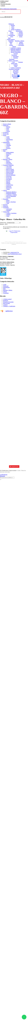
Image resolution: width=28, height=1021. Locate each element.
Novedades (16, 76)
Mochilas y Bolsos (19, 41)
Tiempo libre (14, 63)
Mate (9, 38)
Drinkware (11, 24)
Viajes (15, 66)
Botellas (13, 25)
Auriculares (16, 56)
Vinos (11, 36)
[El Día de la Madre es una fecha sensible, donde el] (14, 423)
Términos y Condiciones (9, 306)
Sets (11, 43)
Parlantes (15, 57)
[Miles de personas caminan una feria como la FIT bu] (14, 356)
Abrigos (21, 32)
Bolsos (21, 42)
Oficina (14, 46)
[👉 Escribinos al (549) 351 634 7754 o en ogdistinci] (14, 439)
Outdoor (16, 65)
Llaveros (16, 53)
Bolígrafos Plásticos (16, 50)
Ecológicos (18, 29)
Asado (11, 32)
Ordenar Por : (3, 222)
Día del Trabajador (10, 175)
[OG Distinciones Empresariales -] (8, 8)
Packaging (11, 59)
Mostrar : (2, 224)
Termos (13, 29)
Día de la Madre (7, 124)
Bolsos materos (11, 39)
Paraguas (20, 62)
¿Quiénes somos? (4, 1)
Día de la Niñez (16, 74)
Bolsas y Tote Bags (13, 60)
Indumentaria (19, 31)
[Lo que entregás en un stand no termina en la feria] (14, 339)
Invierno (5, 149)
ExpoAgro (8, 176)
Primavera (8, 186)
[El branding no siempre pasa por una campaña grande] (14, 389)
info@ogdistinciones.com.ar (15, 254)
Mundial (8, 183)
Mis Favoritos (6, 303)
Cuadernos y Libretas (15, 48)
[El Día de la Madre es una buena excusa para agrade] (14, 323)
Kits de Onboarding (16, 52)
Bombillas (10, 41)
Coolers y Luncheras (16, 67)
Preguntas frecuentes (6, 4)
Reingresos (15, 77)
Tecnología (14, 55)
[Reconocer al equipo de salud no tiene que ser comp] (14, 373)
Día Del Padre (9, 173)
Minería (16, 73)
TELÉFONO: (6, 252)
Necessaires (21, 45)
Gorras (20, 36)
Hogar (10, 31)
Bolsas (7, 200)
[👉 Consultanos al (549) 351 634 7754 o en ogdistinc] (14, 406)
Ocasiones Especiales (14, 69)
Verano (8, 189)
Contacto (3, 5)
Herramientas (11, 35)
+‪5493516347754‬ (14, 252)
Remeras (21, 35)
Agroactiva (9, 168)
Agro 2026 (15, 70)
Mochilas (21, 43)
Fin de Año (6, 134)
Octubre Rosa (9, 185)
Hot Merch (15, 72)
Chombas (20, 33)
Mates (10, 42)
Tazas (12, 28)
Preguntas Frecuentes (8, 302)
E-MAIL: (5, 254)
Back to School (10, 169)
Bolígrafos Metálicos (16, 49)
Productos (3, 2)
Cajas (13, 62)
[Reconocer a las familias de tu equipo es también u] (14, 456)
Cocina (11, 33)
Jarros (12, 26)
